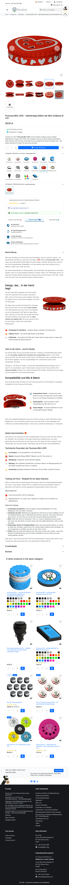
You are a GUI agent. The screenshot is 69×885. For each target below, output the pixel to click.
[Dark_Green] (19, 604)
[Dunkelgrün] (21, 604)
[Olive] (13, 604)
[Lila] (16, 606)
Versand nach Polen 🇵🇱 (15, 219)
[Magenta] (21, 606)
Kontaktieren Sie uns (42, 818)
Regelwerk (39, 800)
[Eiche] (11, 601)
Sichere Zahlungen (41, 805)
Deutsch (40, 2)
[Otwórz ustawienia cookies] (5, 780)
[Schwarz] (8, 598)
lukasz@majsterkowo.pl (45, 877)
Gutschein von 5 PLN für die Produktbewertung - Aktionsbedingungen (18, 798)
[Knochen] (16, 601)
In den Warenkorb (38, 148)
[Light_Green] (24, 604)
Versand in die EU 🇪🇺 (34, 219)
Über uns (38, 803)
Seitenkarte (39, 821)
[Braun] (29, 598)
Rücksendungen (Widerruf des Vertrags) (48, 812)
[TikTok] (37, 781)
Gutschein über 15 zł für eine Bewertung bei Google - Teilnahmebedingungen (19, 812)
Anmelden (8, 838)
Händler (38, 825)
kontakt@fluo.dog (43, 847)
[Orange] (27, 601)
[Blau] (11, 606)
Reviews (8, 552)
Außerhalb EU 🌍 (54, 219)
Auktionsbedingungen (42, 798)
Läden (37, 823)
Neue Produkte (10, 817)
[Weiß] (24, 598)
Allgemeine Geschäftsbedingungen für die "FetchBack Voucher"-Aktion (18, 802)
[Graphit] (13, 598)
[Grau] (19, 598)
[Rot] (21, 601)
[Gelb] (8, 604)
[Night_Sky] (29, 604)
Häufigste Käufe (10, 820)
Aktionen (8, 815)
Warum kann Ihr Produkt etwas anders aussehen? (17, 794)
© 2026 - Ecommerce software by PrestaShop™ (34, 882)
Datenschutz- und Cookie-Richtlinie (47, 810)
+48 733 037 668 (43, 845)
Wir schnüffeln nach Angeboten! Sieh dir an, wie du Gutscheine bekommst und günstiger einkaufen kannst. (19, 807)
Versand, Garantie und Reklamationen (47, 793)
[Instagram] (34, 781)
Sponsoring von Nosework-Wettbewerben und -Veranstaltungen (49, 815)
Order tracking (9, 835)
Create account (10, 840)
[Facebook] (31, 781)
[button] (58, 1)
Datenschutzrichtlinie (42, 795)
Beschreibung (10, 252)
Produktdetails (11, 546)
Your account (9, 831)
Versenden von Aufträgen (43, 807)
